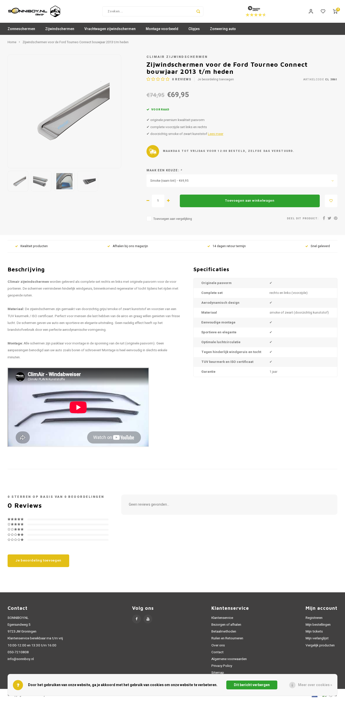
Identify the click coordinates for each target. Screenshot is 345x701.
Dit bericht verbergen (252, 685)
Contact (217, 652)
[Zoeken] (198, 11)
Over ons (218, 645)
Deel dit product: (302, 218)
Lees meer (215, 133)
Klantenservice (222, 617)
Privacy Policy (221, 665)
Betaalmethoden (223, 631)
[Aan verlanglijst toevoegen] (331, 201)
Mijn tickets (314, 631)
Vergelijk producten (320, 645)
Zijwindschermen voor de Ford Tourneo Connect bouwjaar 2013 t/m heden (75, 42)
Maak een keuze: (164, 170)
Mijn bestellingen (318, 624)
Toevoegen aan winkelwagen (250, 200)
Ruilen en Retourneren (227, 638)
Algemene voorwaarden (229, 659)
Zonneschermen (21, 29)
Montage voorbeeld (162, 29)
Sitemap (217, 672)
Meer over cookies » (315, 685)
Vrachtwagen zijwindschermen (110, 29)
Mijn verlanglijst (317, 638)
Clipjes (194, 29)
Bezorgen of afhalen (226, 624)
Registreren (314, 617)
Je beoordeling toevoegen (216, 79)
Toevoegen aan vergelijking (172, 219)
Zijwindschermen (59, 29)
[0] (335, 11)
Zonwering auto (223, 29)
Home (12, 42)
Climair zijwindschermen (177, 57)
